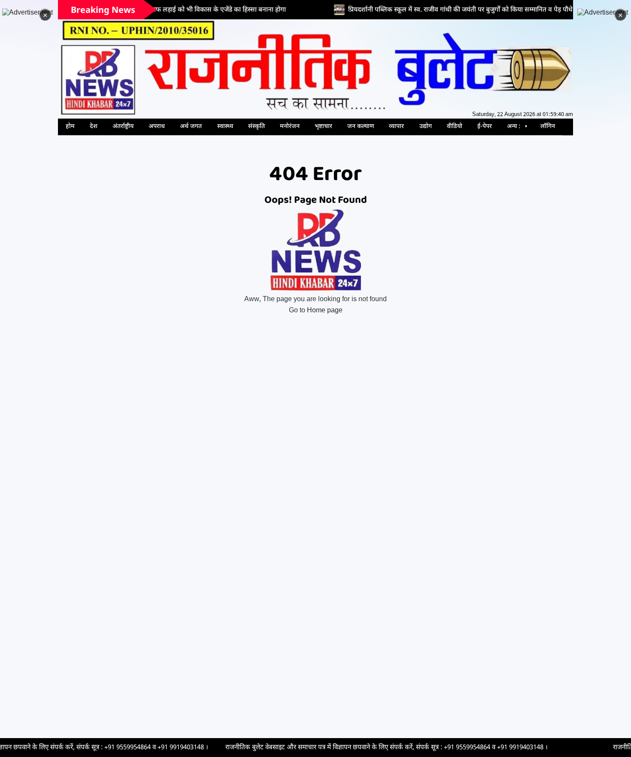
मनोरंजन (290, 126)
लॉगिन (547, 126)
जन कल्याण (360, 126)
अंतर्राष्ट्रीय (122, 126)
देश (93, 126)
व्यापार (396, 126)
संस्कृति (256, 126)
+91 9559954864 (78, 747)
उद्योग (425, 126)
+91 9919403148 (131, 747)
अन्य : (513, 126)
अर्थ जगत (191, 126)
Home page (325, 310)
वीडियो (454, 126)
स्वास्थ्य (225, 126)
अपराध (157, 126)
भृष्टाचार (323, 126)
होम (70, 126)
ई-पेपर (484, 126)
